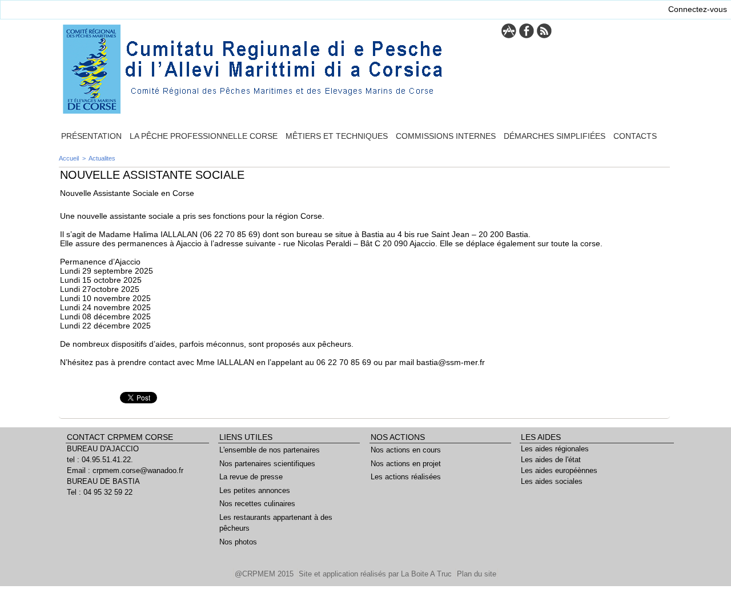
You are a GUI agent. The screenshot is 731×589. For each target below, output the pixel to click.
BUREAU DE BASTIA (103, 481)
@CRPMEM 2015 (265, 574)
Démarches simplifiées (554, 136)
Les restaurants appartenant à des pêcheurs (275, 523)
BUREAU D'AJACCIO (103, 448)
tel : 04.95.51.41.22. (100, 459)
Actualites (102, 158)
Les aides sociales (552, 481)
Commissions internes (446, 136)
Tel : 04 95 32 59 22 (99, 492)
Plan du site (476, 574)
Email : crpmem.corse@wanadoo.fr (125, 470)
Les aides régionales (555, 448)
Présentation (91, 136)
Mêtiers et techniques (337, 136)
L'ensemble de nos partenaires (269, 450)
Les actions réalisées (406, 476)
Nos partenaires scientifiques (267, 463)
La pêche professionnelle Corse (204, 136)
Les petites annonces (254, 490)
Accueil (69, 158)
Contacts (635, 136)
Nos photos (238, 542)
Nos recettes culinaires (257, 503)
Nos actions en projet (406, 463)
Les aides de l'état (551, 459)
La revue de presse (251, 476)
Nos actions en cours (406, 450)
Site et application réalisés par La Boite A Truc (376, 574)
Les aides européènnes (559, 470)
